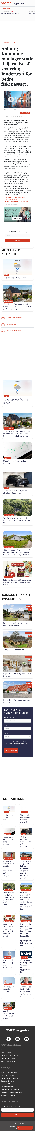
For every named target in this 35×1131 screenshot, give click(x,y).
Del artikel (24, 113)
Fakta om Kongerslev (8, 1081)
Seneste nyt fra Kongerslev (10, 1073)
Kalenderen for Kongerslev (10, 1078)
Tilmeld (17, 240)
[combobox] (5, 737)
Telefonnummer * (9, 717)
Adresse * (7, 733)
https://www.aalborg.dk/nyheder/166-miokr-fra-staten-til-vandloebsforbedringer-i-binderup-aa (16, 199)
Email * (6, 725)
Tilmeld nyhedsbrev (24, 1128)
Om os (3, 1050)
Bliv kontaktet (11, 750)
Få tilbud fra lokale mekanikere (11, 1092)
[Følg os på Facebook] (8, 1039)
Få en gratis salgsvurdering (10, 1089)
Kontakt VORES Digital (8, 1058)
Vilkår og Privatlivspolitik (9, 1055)
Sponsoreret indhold (8, 1095)
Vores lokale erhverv (8, 1075)
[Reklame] (17, 214)
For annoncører (6, 1053)
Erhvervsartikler (6, 1084)
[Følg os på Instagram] (17, 1039)
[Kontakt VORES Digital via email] (26, 1039)
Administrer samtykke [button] (8, 1061)
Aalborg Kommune (7, 1087)
